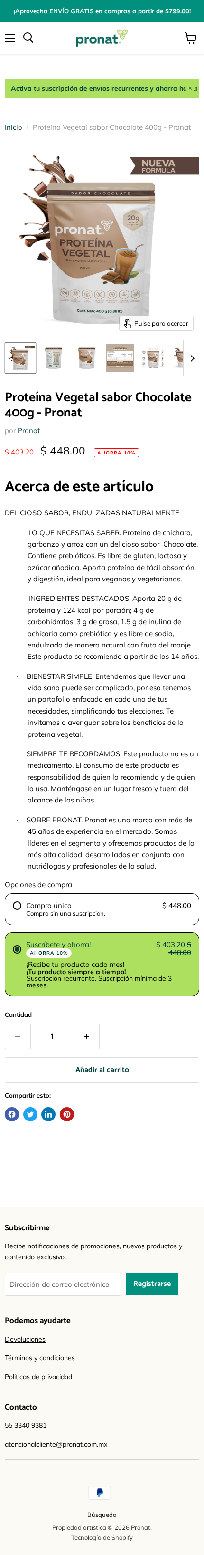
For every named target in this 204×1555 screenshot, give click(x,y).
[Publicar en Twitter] (30, 1114)
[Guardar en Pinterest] (67, 1114)
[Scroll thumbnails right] (190, 358)
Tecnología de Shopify (102, 1537)
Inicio (13, 127)
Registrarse (152, 1284)
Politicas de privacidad (38, 1376)
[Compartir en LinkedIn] (48, 1114)
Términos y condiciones (40, 1357)
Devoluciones (25, 1339)
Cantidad (18, 1014)
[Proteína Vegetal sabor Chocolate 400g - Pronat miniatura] (20, 358)
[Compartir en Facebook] (12, 1114)
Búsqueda (102, 1514)
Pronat (29, 430)
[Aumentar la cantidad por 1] (87, 1036)
